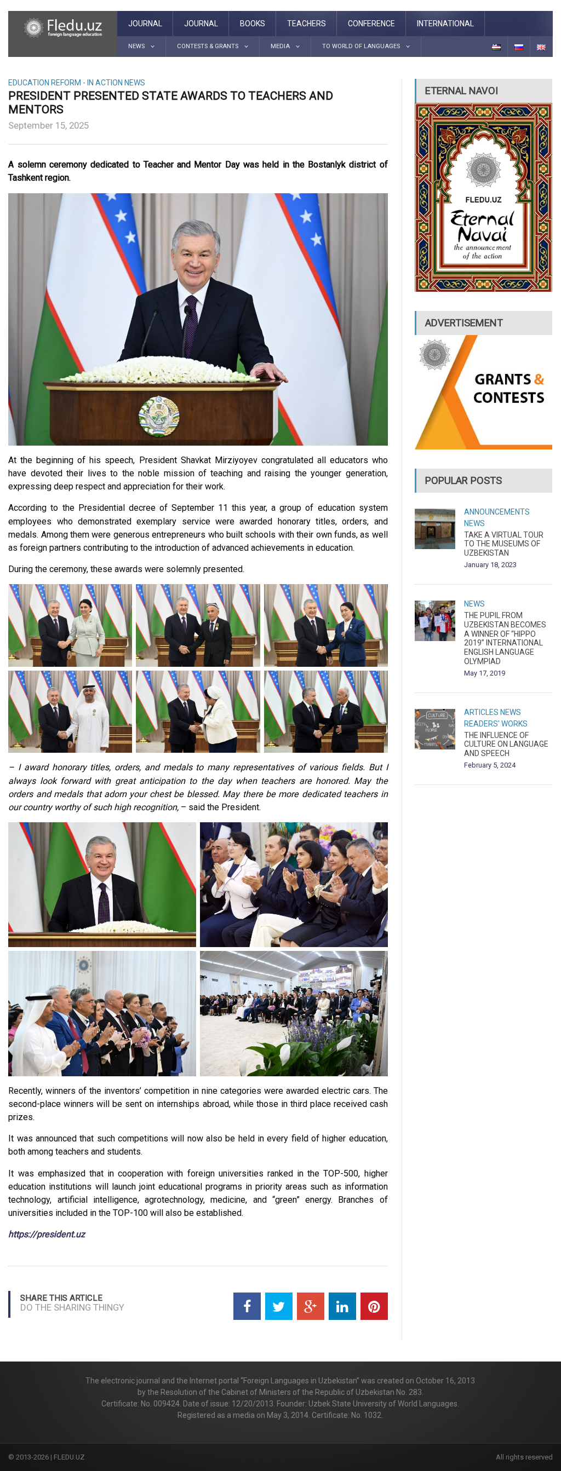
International (445, 23)
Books (252, 23)
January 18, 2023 (490, 565)
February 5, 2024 (490, 765)
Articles (481, 712)
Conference (371, 23)
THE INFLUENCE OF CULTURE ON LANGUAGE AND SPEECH (506, 744)
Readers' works (496, 723)
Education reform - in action (65, 82)
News (134, 82)
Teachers (306, 23)
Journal (145, 23)
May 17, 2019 (484, 673)
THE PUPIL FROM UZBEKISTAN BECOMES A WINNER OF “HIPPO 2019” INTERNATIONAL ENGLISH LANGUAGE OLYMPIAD (505, 638)
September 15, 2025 (48, 125)
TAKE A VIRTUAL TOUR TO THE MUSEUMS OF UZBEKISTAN (503, 544)
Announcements (497, 511)
